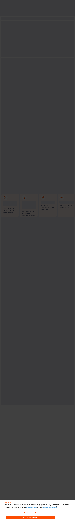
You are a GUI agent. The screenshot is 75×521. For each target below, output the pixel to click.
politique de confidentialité (49, 508)
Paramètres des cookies (30, 513)
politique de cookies (31, 508)
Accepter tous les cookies (30, 517)
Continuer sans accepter (10, 502)
